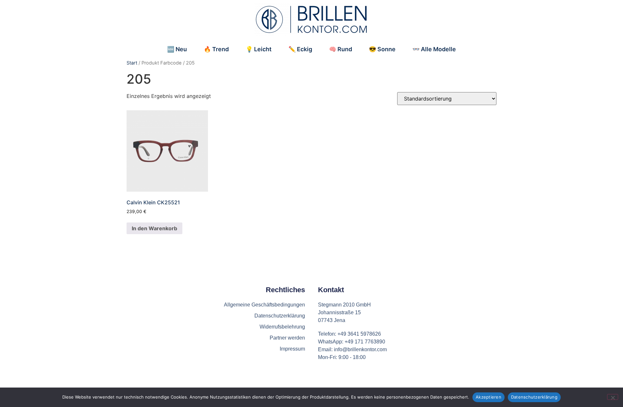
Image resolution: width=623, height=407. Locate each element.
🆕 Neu (177, 49)
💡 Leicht (259, 49)
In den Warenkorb (154, 228)
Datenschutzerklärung (534, 397)
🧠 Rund (340, 49)
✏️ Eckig (300, 49)
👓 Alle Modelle (434, 49)
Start (132, 63)
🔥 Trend (216, 49)
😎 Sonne (382, 49)
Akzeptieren (488, 397)
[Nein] (612, 397)
